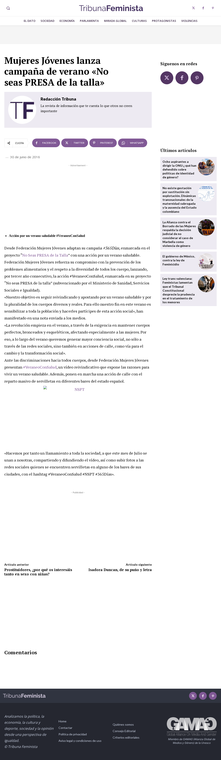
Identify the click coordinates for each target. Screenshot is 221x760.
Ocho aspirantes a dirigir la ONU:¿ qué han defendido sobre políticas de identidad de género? (179, 169)
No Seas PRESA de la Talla (45, 255)
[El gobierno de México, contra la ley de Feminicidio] (206, 261)
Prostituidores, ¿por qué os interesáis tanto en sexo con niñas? (38, 571)
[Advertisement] (78, 198)
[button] (8, 8)
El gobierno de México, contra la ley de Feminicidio (179, 260)
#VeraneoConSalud (40, 367)
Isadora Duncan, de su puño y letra (120, 569)
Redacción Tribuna (58, 99)
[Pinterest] (213, 8)
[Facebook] (203, 8)
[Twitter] (193, 8)
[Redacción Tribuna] (22, 110)
